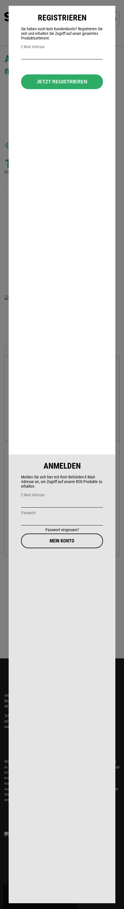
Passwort (28, 512)
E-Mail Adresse (33, 495)
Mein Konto (62, 541)
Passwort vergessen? (62, 529)
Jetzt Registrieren (62, 81)
